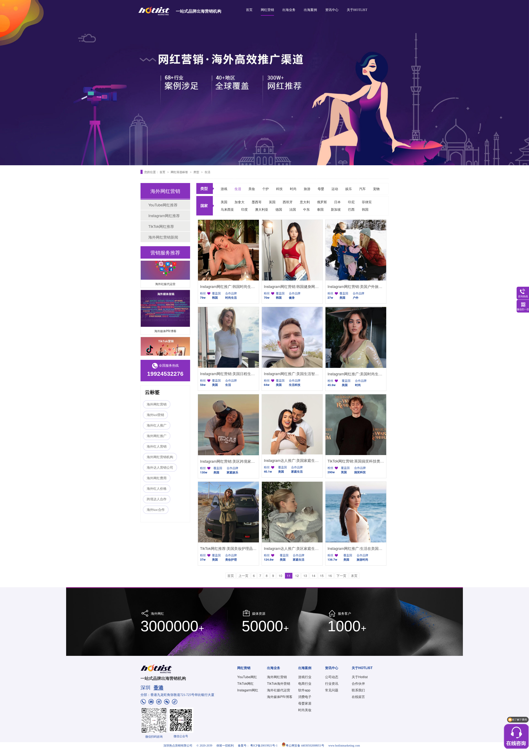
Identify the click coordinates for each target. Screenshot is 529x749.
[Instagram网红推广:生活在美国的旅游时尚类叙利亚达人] (355, 512)
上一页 (243, 575)
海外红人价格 (157, 488)
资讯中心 (331, 10)
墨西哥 (257, 202)
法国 (292, 209)
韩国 (365, 209)
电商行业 (304, 683)
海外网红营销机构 (160, 457)
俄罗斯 (322, 202)
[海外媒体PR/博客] (165, 299)
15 (322, 575)
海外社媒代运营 (165, 274)
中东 (306, 209)
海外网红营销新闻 (163, 237)
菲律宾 (367, 202)
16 (330, 575)
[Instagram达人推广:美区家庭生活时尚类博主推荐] (292, 512)
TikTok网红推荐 (161, 226)
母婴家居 (304, 703)
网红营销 (267, 10)
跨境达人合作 (157, 499)
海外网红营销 (157, 404)
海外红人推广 (157, 425)
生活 (207, 172)
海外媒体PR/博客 (165, 322)
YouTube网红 (247, 676)
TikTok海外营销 (278, 683)
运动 (334, 188)
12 (297, 575)
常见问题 (331, 690)
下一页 (341, 575)
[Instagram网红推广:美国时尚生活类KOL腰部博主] (355, 337)
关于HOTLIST (357, 10)
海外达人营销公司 (160, 467)
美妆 (251, 188)
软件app (304, 690)
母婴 (321, 188)
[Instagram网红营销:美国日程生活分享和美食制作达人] (228, 337)
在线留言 (358, 696)
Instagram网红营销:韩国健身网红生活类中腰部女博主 (292, 286)
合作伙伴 (358, 683)
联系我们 (358, 690)
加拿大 (239, 202)
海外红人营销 (157, 446)
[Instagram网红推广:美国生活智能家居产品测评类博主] (292, 337)
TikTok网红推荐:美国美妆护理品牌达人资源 (228, 548)
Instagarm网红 (247, 690)
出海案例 (310, 10)
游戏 (224, 188)
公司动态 (331, 676)
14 (313, 575)
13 (305, 575)
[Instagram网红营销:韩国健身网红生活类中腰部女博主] (292, 250)
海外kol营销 (155, 415)
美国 (224, 202)
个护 (265, 188)
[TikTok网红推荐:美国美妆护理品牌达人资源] (228, 512)
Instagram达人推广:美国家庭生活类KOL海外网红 (292, 460)
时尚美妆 (304, 709)
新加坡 (336, 209)
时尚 (293, 188)
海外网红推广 (157, 436)
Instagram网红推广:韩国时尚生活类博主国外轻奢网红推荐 (228, 286)
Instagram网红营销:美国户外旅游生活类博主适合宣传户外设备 (356, 286)
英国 (272, 202)
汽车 (362, 188)
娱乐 (348, 188)
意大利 (305, 202)
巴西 (351, 209)
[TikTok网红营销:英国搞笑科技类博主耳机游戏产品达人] (355, 424)
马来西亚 (227, 209)
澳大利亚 (261, 209)
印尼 (351, 202)
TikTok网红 (245, 683)
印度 (244, 209)
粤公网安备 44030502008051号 (305, 745)
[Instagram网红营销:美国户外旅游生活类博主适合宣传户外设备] (355, 250)
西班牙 (288, 202)
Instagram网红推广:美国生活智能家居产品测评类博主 (292, 373)
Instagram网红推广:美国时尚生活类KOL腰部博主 (356, 373)
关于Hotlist (360, 676)
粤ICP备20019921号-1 (264, 745)
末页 (354, 575)
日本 (337, 202)
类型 (196, 172)
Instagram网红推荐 (164, 215)
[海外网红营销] (264, 82)
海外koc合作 (156, 509)
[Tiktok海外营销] (165, 346)
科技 (279, 188)
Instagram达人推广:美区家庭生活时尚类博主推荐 (292, 548)
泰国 (320, 209)
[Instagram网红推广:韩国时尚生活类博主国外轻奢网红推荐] (228, 250)
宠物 (376, 188)
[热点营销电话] (143, 702)
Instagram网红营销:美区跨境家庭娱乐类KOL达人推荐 (228, 461)
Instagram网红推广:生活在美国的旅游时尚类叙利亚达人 (356, 548)
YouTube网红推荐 (163, 204)
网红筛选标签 (180, 172)
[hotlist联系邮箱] (151, 702)
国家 (204, 205)
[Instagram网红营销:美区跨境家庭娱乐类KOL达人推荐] (228, 424)
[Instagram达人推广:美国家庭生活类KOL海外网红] (292, 424)
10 (280, 575)
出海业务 (288, 10)
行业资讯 (331, 683)
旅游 (307, 188)
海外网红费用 (157, 478)
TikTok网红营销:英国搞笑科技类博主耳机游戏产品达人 (356, 461)
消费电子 (304, 696)
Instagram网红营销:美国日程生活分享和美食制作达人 (228, 373)
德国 (278, 209)
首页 (249, 10)
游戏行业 (304, 676)
